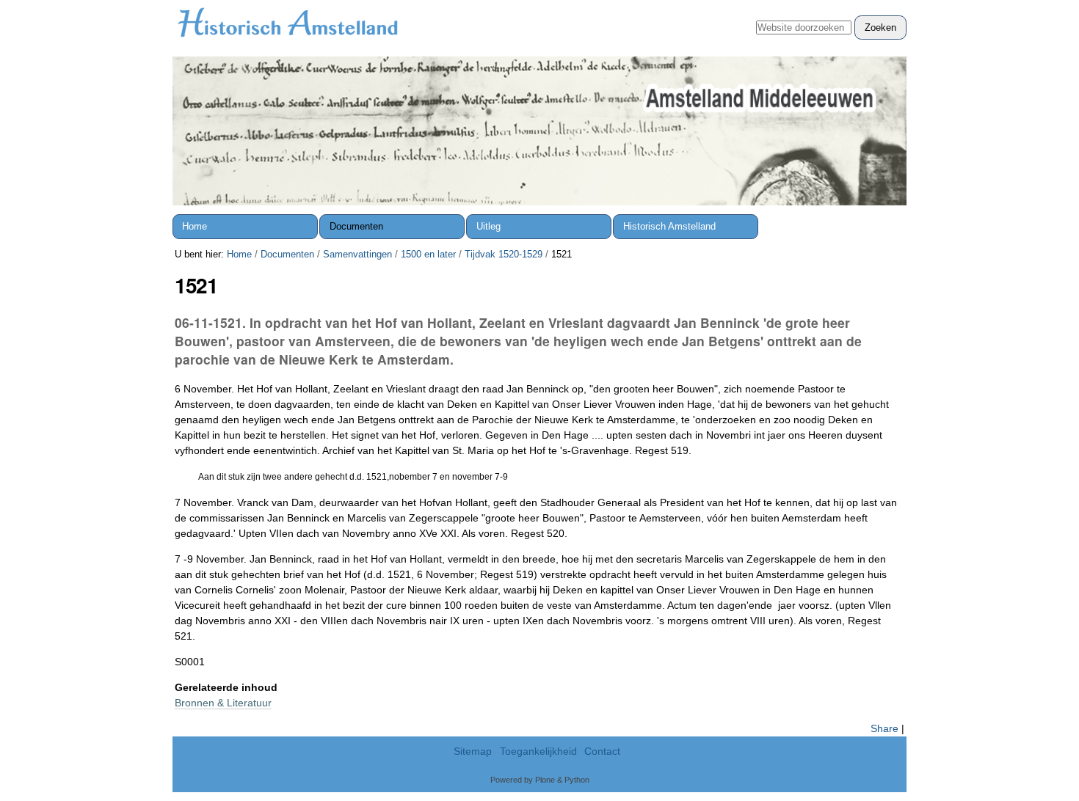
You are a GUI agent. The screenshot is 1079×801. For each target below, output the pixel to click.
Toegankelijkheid (538, 751)
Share (884, 728)
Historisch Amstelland (669, 226)
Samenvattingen (357, 254)
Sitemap (473, 751)
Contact (602, 751)
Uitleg (488, 226)
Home (194, 226)
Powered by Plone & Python (539, 779)
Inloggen (880, 7)
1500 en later (428, 254)
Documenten (356, 226)
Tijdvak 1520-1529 (503, 254)
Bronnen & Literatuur (223, 703)
